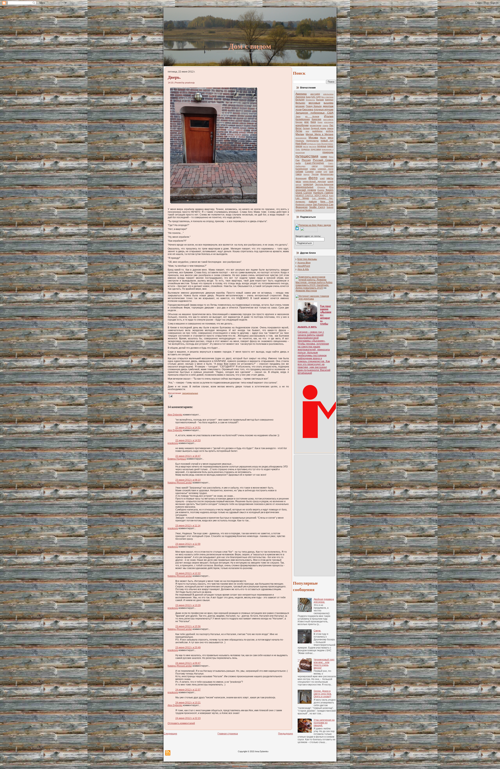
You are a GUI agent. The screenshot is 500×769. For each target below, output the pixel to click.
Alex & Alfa (303, 269)
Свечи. (317, 630)
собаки (299, 171)
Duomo (320, 190)
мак (307, 131)
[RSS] (167, 753)
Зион (298, 116)
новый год (327, 140)
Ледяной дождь (318, 128)
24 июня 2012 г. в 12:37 (188, 689)
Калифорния (303, 119)
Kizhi (331, 196)
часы (298, 181)
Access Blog (304, 262)
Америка (301, 93)
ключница (328, 122)
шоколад (308, 184)
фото (313, 178)
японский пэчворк (306, 190)
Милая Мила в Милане (319, 134)
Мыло (323, 138)
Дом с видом (250, 45)
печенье (321, 146)
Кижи (320, 122)
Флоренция (301, 178)
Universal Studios (304, 210)
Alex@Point (303, 266)
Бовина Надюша (177, 458)
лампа (325, 125)
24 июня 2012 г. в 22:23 (188, 718)
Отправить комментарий (181, 723)
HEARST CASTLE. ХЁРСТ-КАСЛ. (312, 195)
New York (326, 201)
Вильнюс (300, 103)
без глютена (327, 97)
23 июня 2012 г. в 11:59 (187, 544)
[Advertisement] (311, 515)
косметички (315, 125)
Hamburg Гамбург (323, 192)
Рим (298, 160)
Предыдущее (285, 733)
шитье (298, 184)
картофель (328, 119)
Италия (328, 116)
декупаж (328, 106)
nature (313, 201)
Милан (300, 134)
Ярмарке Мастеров (306, 290)
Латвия (306, 128)
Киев (313, 122)
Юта (331, 187)
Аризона (300, 97)
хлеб (322, 178)
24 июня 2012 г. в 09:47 (188, 663)
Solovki (330, 207)
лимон (330, 128)
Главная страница (228, 733)
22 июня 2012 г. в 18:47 (188, 456)
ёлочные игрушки (323, 109)
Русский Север (323, 160)
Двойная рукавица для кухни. (324, 600)
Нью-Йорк (301, 143)
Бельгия (300, 99)
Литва (299, 131)
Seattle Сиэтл (317, 207)
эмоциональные (190, 393)
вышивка (328, 103)
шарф (330, 181)
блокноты (310, 100)
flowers (329, 190)
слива (313, 169)
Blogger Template (240, 766)
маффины (317, 131)
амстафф (315, 94)
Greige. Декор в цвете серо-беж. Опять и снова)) (323, 694)
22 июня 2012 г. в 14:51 (188, 427)
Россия (306, 160)
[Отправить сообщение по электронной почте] (170, 396)
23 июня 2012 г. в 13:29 (188, 605)
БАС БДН (316, 97)
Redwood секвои (304, 204)
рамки (324, 156)
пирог (330, 146)
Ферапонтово (326, 174)
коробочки (302, 125)
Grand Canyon (304, 192)
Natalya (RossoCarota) (180, 482)
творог (306, 174)
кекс (306, 122)
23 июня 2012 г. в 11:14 (187, 525)
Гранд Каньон (314, 106)
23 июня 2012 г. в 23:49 (188, 647)
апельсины (328, 94)
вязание (300, 106)
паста (305, 146)
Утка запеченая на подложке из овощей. (324, 723)
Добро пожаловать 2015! (309, 288)
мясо (330, 137)
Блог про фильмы (307, 259)
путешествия (307, 156)
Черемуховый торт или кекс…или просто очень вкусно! (324, 663)
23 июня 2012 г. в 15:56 (188, 626)
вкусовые (314, 102)
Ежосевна (307, 109)
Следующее (170, 733)
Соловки (309, 171)
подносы (305, 149)
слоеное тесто (325, 169)
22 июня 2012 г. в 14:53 (188, 440)
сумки (319, 171)
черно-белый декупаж (314, 181)
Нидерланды (312, 140)
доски (299, 109)
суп (325, 171)
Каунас (299, 122)
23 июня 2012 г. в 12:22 (188, 573)
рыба (298, 163)
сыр (331, 171)
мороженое (301, 138)
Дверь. (174, 77)
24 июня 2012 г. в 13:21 (188, 702)
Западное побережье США (314, 112)
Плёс (298, 149)
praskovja (173, 443)
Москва (313, 137)
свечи (315, 166)
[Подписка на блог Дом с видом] (313, 225)
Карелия (316, 119)
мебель (329, 131)
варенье (329, 99)
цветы (330, 178)
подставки (316, 149)
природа (327, 152)
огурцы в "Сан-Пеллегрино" (320, 144)
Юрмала (321, 187)
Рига (331, 157)
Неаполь (300, 140)
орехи (299, 146)
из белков (312, 116)
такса (299, 174)
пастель (312, 146)
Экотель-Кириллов (324, 184)
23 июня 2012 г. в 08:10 (188, 480)
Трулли (315, 174)
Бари (308, 97)
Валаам (320, 99)
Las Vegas (302, 198)
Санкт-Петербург (314, 163)
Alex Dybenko (175, 414)
